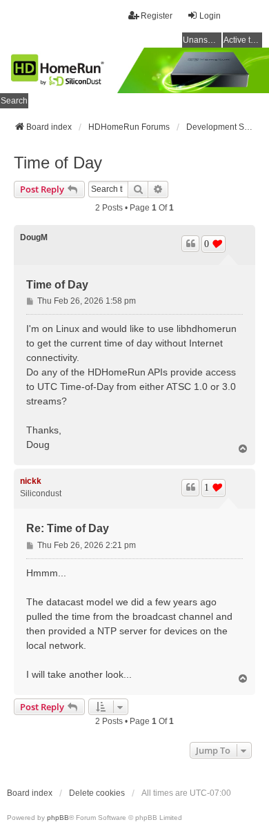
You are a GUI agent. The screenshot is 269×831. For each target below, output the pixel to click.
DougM (34, 237)
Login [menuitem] (210, 16)
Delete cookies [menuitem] (97, 793)
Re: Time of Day (67, 528)
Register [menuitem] (156, 16)
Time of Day (58, 162)
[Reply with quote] (190, 243)
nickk (30, 481)
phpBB (58, 817)
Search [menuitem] (14, 101)
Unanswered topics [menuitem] (202, 40)
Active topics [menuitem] (242, 40)
